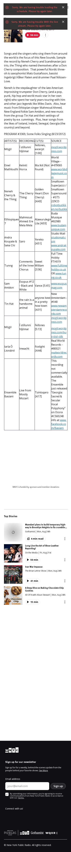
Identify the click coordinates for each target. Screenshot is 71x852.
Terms (21, 797)
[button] (36, 532)
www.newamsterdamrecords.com (59, 309)
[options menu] (45, 35)
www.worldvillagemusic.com (59, 173)
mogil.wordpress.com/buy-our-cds (59, 332)
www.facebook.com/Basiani (58, 424)
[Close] (63, 7)
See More (43, 770)
